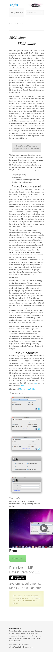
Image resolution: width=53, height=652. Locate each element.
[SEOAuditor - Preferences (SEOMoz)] (26, 485)
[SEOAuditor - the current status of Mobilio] (26, 404)
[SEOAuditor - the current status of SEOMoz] (26, 444)
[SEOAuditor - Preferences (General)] (26, 464)
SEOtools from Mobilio (27, 389)
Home (11, 24)
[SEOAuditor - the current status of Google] (26, 424)
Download (17, 558)
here (35, 383)
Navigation (15, 13)
